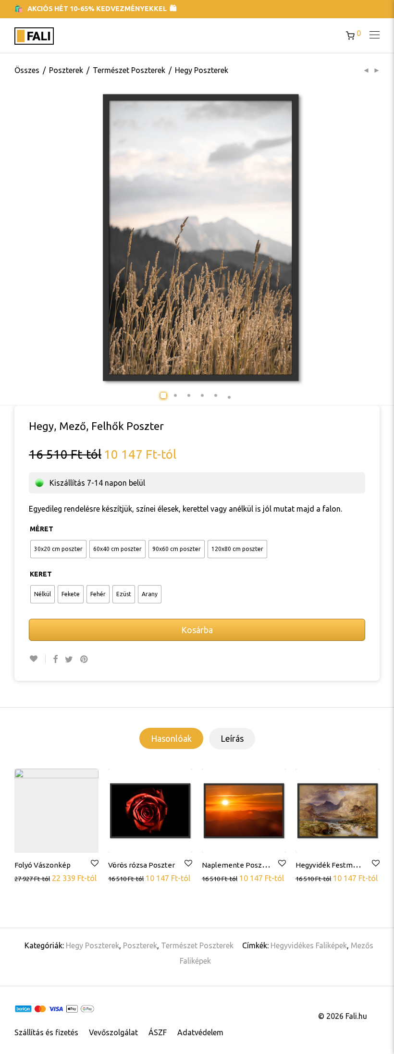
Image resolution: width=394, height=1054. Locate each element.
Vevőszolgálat (113, 1032)
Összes (26, 70)
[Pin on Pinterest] (84, 659)
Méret (41, 529)
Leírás (232, 738)
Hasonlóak (171, 738)
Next (383, 238)
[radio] (58, 549)
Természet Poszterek (129, 70)
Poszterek (66, 70)
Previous (46, 238)
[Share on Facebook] (55, 659)
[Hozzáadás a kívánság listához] (37, 659)
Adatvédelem (200, 1032)
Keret (41, 574)
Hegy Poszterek (201, 70)
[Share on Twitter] (69, 659)
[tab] (171, 738)
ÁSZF (157, 1032)
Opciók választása (46, 878)
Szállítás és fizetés (46, 1032)
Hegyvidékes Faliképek (309, 945)
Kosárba (197, 630)
